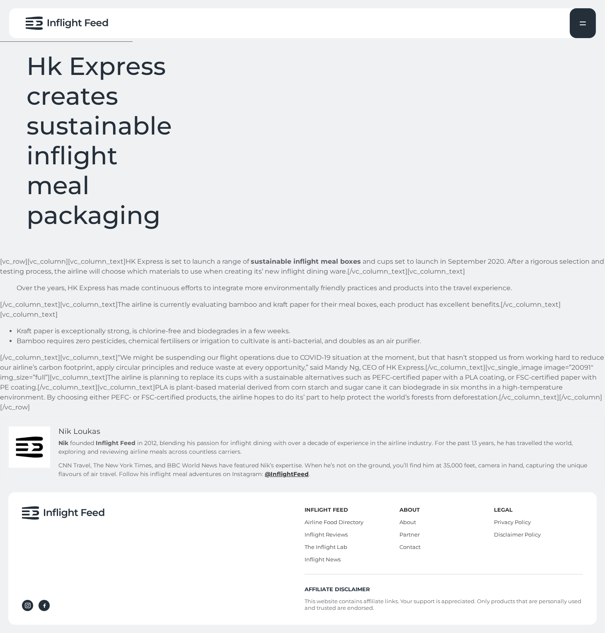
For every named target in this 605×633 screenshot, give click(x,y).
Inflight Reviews (326, 534)
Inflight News (323, 559)
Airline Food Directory (334, 522)
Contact (410, 547)
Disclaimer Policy (517, 534)
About (407, 522)
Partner (409, 534)
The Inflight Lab (326, 547)
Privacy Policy (512, 522)
